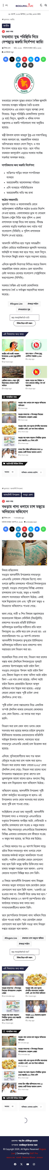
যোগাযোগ (39, 1158)
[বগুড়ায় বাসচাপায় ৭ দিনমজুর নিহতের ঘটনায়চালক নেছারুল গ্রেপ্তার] (9, 418)
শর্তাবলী (18, 1158)
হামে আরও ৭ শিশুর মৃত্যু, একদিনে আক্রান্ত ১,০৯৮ (34, 355)
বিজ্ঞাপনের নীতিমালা (28, 1158)
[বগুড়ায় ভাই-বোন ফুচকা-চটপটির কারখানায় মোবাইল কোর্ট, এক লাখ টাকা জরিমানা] (9, 430)
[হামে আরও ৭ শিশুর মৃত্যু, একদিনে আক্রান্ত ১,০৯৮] (36, 345)
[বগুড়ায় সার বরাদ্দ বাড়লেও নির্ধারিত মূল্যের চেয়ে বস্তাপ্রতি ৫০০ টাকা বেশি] (9, 441)
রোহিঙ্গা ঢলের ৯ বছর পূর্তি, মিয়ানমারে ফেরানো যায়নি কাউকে (11, 383)
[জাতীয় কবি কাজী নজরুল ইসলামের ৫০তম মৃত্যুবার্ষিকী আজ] (13, 345)
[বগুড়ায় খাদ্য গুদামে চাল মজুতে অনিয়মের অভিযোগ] (9, 406)
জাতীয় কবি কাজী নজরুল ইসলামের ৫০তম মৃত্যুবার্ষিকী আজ (11, 356)
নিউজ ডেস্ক (7, 48)
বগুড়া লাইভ (33, 304)
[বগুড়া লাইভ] (24, 5)
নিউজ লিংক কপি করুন (24, 323)
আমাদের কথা (10, 1158)
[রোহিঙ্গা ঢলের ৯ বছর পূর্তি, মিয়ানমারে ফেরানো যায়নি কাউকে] (13, 372)
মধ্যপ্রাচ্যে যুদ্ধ (25, 309)
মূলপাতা (6, 19)
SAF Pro (34, 1153)
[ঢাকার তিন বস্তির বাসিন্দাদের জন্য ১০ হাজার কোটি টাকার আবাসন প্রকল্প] (9, 453)
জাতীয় (12, 19)
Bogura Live (16, 304)
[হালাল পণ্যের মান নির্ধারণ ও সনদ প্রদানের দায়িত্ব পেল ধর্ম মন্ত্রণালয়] (36, 372)
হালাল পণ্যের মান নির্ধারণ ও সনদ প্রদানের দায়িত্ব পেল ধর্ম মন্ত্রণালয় (35, 383)
